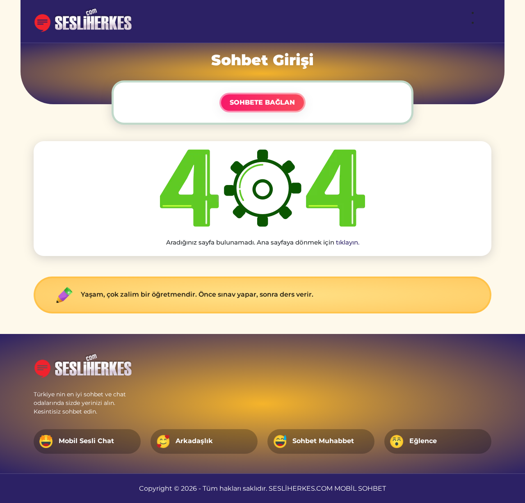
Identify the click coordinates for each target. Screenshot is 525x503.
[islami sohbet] (87, 21)
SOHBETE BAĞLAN (262, 102)
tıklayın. (347, 242)
